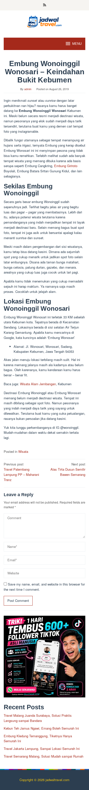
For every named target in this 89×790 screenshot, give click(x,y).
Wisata (23, 451)
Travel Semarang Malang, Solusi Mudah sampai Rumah (43, 756)
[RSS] (44, 5)
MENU (77, 44)
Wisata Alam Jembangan (38, 384)
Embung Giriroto (65, 165)
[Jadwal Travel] (44, 21)
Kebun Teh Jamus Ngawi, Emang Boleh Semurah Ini (41, 728)
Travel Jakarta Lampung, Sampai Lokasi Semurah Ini (42, 748)
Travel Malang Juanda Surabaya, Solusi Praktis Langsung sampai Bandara (38, 718)
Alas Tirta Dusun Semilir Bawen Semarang (67, 469)
